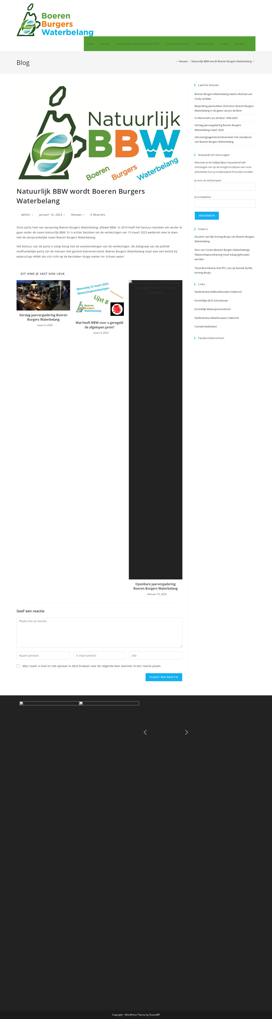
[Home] (174, 61)
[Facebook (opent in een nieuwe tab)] (249, 10)
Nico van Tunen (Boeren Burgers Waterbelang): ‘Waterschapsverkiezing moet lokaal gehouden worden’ (222, 254)
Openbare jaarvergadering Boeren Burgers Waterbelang (155, 586)
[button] (145, 732)
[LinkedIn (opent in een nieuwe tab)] (254, 10)
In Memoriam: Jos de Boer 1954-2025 (216, 118)
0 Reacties (97, 214)
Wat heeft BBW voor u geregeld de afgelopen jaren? (99, 324)
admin (25, 214)
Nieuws (76, 214)
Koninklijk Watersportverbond (212, 309)
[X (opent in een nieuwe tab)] (243, 10)
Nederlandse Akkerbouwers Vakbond (217, 318)
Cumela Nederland (206, 326)
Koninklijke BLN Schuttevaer (211, 300)
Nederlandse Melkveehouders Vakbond (218, 292)
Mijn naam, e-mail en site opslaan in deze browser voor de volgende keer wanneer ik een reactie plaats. (92, 666)
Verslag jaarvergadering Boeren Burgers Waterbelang (43, 317)
